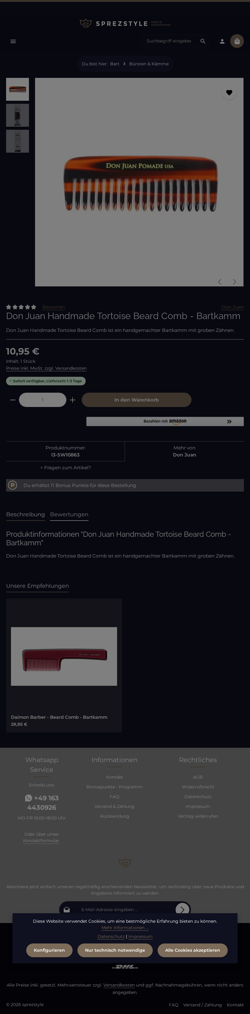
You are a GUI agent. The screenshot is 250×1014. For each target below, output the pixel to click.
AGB (198, 777)
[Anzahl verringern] (12, 400)
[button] (165, 424)
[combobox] (168, 41)
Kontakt (114, 777)
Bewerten (53, 307)
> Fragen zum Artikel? (65, 468)
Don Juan (232, 307)
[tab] (25, 515)
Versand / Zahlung (202, 1005)
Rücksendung (114, 816)
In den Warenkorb (136, 400)
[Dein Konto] (222, 41)
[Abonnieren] (182, 910)
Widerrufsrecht (198, 787)
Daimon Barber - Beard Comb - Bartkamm (59, 717)
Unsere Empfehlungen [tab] (37, 585)
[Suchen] (203, 41)
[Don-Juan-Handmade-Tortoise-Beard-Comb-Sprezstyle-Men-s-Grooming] (139, 182)
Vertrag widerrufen (198, 816)
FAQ (114, 796)
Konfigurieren (49, 950)
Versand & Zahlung (114, 806)
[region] (125, 184)
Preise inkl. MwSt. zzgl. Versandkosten (46, 368)
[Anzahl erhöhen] (72, 400)
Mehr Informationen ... (125, 927)
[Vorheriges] (220, 281)
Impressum (198, 806)
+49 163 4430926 (43, 803)
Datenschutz (198, 796)
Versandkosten (119, 985)
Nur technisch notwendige (115, 950)
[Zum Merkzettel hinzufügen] (229, 92)
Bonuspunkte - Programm (114, 787)
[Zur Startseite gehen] (125, 23)
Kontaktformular (41, 840)
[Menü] (13, 41)
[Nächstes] (234, 281)
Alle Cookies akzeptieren (192, 950)
